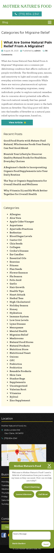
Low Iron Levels (19, 320)
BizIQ (14, 543)
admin (37, 51)
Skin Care (15, 375)
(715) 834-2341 (28, 14)
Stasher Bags (17, 378)
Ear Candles (17, 254)
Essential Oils (18, 258)
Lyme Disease (18, 323)
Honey (14, 309)
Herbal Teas (16, 298)
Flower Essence (19, 272)
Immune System (19, 316)
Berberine (15, 232)
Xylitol (14, 396)
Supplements (18, 382)
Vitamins (15, 393)
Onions (14, 356)
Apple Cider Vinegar (22, 221)
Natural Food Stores (21, 342)
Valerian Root (18, 389)
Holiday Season (19, 305)
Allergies (15, 214)
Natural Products (20, 345)
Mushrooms (17, 338)
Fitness (14, 265)
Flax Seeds (16, 269)
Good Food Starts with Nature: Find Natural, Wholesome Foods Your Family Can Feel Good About (27, 144)
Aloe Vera (15, 218)
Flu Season (16, 276)
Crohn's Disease (19, 250)
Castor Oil (16, 240)
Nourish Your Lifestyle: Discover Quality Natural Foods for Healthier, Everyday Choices (25, 158)
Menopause (16, 327)
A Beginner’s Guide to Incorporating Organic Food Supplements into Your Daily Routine (26, 171)
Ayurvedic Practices (21, 229)
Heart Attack (17, 294)
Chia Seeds (16, 243)
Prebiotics (16, 364)
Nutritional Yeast (20, 353)
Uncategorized (18, 385)
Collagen (15, 247)
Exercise (15, 261)
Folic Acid (15, 280)
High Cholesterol (20, 301)
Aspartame (16, 225)
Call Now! (43, 494)
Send (46, 544)
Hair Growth (17, 287)
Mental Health (18, 331)
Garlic (13, 283)
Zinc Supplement (20, 400)
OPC (12, 360)
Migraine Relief (19, 334)
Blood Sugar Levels (21, 236)
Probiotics (16, 367)
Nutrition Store (19, 349)
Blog (5, 22)
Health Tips (17, 291)
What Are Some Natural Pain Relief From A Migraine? (28, 44)
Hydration (16, 312)
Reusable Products (20, 371)
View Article (16, 122)
